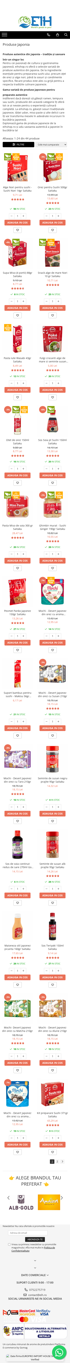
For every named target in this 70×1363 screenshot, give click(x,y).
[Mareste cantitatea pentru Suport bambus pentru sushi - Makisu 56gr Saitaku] (23, 721)
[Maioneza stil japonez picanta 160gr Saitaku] (17, 926)
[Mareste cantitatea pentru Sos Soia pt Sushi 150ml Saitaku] (58, 469)
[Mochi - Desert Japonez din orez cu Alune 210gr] (52, 1008)
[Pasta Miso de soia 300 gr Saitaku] (17, 506)
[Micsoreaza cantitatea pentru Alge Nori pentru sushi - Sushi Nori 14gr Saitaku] (11, 216)
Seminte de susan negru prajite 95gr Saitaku (52, 780)
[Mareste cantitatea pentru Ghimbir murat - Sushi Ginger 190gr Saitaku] (58, 554)
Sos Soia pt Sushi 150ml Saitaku (52, 441)
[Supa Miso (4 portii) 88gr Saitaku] (17, 253)
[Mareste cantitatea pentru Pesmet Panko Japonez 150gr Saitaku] (23, 636)
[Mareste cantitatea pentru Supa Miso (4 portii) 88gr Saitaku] (23, 301)
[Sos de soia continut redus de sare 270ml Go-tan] (17, 844)
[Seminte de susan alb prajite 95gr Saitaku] (52, 844)
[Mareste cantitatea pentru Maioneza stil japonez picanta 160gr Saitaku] (23, 971)
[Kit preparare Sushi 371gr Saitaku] (52, 1094)
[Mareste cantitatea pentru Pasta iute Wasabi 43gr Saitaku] (23, 383)
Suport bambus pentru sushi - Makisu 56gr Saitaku (17, 694)
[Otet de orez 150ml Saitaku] (17, 421)
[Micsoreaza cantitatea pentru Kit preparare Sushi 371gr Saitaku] (46, 1138)
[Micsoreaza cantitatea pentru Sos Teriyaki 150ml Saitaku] (46, 971)
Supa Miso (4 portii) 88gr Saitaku (17, 274)
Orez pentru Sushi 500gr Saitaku (52, 189)
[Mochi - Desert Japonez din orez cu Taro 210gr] (17, 759)
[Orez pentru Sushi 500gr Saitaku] (52, 168)
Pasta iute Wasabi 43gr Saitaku (17, 359)
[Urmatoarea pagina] (62, 1161)
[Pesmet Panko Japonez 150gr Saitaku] (17, 591)
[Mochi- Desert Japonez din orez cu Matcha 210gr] (17, 1008)
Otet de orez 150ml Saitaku (17, 441)
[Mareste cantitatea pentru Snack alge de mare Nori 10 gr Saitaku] (58, 301)
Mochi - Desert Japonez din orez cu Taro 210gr (17, 780)
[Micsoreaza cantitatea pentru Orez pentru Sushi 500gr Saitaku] (46, 216)
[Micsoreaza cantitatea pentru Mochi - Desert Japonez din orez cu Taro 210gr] (11, 807)
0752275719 (37, 1290)
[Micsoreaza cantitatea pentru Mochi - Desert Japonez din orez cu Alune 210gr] (46, 1056)
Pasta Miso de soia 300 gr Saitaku (17, 527)
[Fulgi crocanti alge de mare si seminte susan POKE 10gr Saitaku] (52, 339)
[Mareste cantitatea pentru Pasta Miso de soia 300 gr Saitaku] (23, 554)
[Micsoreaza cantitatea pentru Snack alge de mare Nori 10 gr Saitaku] (46, 301)
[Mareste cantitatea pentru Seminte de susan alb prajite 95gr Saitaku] (58, 889)
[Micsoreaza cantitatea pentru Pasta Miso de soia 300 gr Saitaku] (11, 554)
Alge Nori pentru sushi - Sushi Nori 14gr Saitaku (17, 189)
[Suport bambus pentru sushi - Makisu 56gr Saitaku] (17, 673)
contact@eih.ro (37, 1295)
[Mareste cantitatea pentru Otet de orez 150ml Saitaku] (23, 469)
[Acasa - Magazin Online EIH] (35, 22)
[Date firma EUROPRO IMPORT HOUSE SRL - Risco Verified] (35, 1357)
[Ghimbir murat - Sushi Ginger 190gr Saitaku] (52, 506)
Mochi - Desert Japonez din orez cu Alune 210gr (52, 1029)
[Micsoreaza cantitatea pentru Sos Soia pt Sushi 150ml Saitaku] (46, 469)
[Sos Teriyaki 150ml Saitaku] (52, 926)
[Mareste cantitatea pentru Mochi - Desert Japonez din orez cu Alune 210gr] (58, 1056)
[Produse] (5, 35)
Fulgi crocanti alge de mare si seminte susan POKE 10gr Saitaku (52, 359)
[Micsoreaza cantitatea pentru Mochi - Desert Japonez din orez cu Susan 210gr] (46, 721)
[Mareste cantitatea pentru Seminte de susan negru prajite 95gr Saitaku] (58, 807)
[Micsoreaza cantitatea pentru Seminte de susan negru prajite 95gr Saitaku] (46, 807)
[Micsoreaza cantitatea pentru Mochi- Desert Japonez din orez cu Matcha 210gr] (11, 1056)
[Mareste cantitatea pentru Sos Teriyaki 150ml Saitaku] (58, 971)
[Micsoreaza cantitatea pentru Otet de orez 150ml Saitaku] (11, 469)
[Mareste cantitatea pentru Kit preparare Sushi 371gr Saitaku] (58, 1138)
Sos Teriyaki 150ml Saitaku (52, 947)
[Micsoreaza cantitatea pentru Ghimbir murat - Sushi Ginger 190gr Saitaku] (46, 554)
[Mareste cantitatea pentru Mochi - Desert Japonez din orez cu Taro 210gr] (23, 807)
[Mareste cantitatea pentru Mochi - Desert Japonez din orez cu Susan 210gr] (58, 721)
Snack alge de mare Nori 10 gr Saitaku (52, 274)
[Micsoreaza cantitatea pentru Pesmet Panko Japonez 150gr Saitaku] (11, 636)
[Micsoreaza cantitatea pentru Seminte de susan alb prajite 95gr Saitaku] (46, 889)
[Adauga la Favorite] (17, 230)
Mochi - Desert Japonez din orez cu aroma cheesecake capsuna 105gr (52, 612)
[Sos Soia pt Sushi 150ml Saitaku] (52, 421)
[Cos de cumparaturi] (57, 34)
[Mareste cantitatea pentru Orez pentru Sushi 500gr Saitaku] (58, 216)
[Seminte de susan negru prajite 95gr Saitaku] (52, 759)
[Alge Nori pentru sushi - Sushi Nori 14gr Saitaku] (17, 168)
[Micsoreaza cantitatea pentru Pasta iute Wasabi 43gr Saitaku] (11, 383)
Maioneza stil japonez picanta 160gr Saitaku (17, 947)
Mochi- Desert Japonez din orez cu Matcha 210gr (17, 1029)
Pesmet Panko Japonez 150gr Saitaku (17, 612)
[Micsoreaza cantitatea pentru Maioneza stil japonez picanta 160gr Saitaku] (11, 971)
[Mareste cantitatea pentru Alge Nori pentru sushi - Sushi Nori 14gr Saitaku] (23, 216)
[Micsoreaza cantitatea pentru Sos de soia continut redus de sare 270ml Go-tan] (11, 889)
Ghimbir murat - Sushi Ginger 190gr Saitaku (52, 527)
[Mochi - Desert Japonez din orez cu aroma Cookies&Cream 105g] (17, 1094)
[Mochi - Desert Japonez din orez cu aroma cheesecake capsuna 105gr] (52, 591)
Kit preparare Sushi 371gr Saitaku (52, 1114)
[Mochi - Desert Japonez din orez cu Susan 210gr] (52, 673)
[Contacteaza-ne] (49, 34)
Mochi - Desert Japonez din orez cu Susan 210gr (52, 694)
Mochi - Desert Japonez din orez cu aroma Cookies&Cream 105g (17, 1114)
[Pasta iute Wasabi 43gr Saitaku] (17, 339)
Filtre (19, 144)
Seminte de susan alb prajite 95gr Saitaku (52, 865)
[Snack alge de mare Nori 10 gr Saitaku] (52, 253)
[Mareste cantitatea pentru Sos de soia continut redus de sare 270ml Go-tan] (23, 889)
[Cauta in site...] (66, 34)
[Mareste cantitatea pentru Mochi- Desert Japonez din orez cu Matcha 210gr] (23, 1056)
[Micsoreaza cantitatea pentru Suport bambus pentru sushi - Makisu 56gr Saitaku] (11, 721)
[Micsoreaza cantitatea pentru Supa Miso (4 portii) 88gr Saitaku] (11, 301)
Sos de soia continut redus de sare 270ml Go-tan (17, 865)
